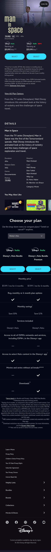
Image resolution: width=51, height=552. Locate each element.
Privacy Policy (10, 454)
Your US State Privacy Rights (14, 463)
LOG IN (44, 4)
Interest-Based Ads (11, 477)
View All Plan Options (14, 93)
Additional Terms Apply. (17, 86)
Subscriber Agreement (12, 468)
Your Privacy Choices (12, 472)
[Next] (46, 205)
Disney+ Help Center (28, 425)
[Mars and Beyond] (14, 205)
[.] (7, 522)
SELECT (15, 57)
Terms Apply (10, 398)
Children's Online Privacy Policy (15, 459)
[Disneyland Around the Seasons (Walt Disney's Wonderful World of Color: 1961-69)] (36, 205)
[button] (25, 482)
